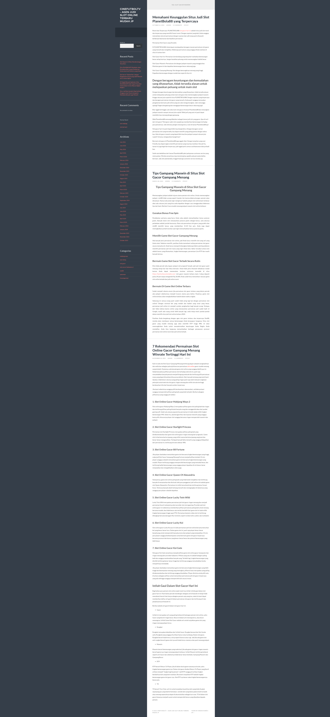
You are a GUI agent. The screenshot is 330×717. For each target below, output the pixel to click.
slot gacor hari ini (185, 31)
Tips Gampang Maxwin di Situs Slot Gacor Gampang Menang (178, 175)
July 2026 (123, 142)
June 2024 (123, 211)
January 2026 (124, 164)
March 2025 (123, 189)
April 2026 (123, 153)
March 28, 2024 (157, 181)
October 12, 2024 (158, 25)
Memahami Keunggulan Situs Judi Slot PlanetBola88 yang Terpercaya (180, 19)
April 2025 (123, 186)
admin (168, 25)
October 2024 (124, 196)
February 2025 (124, 193)
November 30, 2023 (159, 358)
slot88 (122, 271)
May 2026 (123, 149)
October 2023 (124, 240)
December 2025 (124, 167)
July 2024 (123, 207)
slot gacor (123, 263)
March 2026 (123, 156)
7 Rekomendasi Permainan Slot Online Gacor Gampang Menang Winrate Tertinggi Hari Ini (176, 350)
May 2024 (123, 215)
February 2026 (124, 160)
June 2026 (123, 145)
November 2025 (124, 171)
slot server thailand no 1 (127, 267)
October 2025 (124, 175)
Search (122, 42)
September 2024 (125, 200)
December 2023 (124, 233)
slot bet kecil (123, 127)
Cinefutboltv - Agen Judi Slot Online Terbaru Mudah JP (130, 15)
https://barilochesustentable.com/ (164, 274)
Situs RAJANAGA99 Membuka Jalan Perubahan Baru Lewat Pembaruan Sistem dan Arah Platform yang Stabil (130, 69)
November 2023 (124, 237)
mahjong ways (124, 256)
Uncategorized (124, 278)
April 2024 (123, 218)
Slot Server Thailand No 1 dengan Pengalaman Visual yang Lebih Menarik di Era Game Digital (131, 76)
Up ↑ (192, 712)
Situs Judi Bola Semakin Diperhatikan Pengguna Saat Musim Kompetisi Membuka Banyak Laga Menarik (130, 93)
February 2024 (124, 226)
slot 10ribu (123, 260)
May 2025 (123, 182)
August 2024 (123, 204)
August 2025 (123, 178)
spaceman (123, 274)
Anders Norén (203, 710)
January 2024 (124, 229)
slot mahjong (123, 123)
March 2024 (123, 222)
